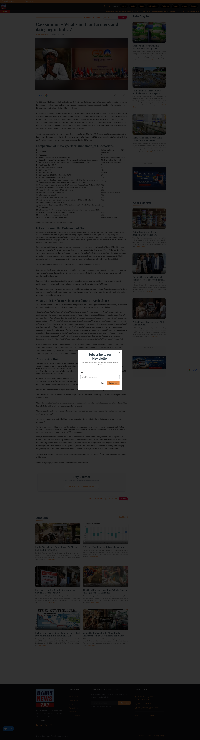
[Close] (119, 352)
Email (82, 372)
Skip (102, 383)
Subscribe (113, 383)
